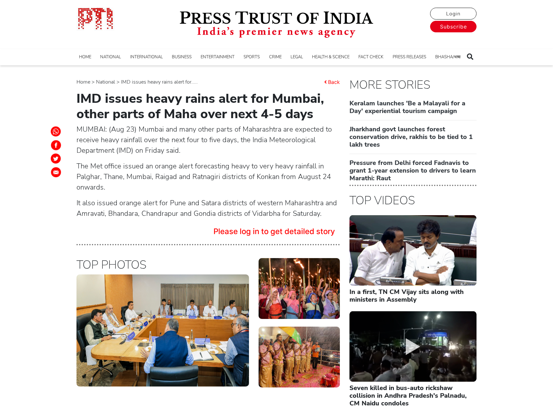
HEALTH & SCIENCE (330, 57)
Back (334, 82)
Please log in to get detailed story (274, 231)
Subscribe (453, 26)
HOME (85, 57)
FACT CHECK (370, 57)
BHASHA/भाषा (448, 57)
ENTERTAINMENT (218, 57)
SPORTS (252, 57)
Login (453, 13)
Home (83, 81)
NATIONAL (110, 57)
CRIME (275, 57)
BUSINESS (182, 57)
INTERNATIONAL (146, 57)
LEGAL (297, 57)
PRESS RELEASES (409, 57)
